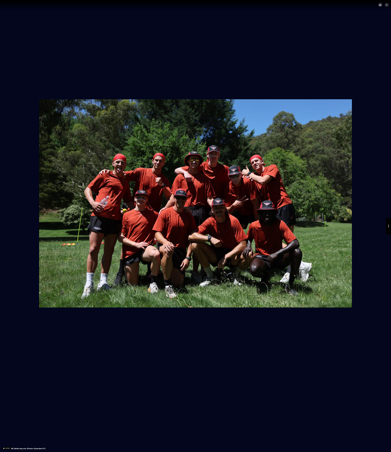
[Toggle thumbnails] (380, 5)
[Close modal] (387, 5)
